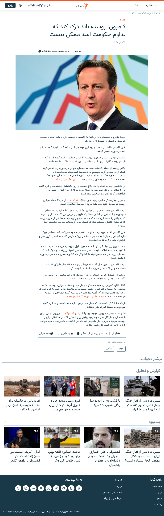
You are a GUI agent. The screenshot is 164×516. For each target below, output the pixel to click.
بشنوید (154, 422)
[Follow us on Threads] (18, 488)
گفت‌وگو (69, 313)
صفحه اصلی (156, 486)
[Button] (77, 51)
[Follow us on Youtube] (41, 488)
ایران (160, 492)
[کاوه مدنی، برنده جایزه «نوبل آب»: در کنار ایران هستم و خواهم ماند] (62, 386)
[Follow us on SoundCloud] (33, 488)
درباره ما (118, 486)
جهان (123, 20)
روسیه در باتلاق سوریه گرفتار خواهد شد (85, 297)
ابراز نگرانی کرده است (64, 180)
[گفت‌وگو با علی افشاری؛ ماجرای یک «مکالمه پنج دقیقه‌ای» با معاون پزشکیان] (102, 437)
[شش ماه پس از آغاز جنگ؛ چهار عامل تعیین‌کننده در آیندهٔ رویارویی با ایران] (142, 386)
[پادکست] (20, 5)
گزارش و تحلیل (148, 371)
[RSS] (71, 488)
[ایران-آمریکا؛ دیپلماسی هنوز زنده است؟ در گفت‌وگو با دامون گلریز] (22, 437)
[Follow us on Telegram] (56, 488)
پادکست (158, 504)
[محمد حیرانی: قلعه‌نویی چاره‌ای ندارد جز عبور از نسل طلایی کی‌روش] (62, 437)
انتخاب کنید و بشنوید (112, 492)
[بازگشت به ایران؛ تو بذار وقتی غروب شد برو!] (102, 386)
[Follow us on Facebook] (64, 488)
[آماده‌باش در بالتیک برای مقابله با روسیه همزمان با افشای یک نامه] (22, 386)
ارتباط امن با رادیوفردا (112, 498)
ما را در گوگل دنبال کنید (39, 5)
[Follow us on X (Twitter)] (48, 488)
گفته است (72, 200)
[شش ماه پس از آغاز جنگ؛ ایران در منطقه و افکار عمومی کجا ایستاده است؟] (142, 437)
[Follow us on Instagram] (26, 488)
